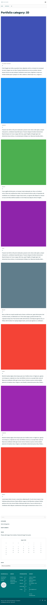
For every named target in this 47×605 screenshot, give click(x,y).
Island (3, 371)
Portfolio (7, 6)
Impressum (13, 602)
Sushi (3, 248)
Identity (3, 494)
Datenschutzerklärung (11, 600)
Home (2, 6)
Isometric (4, 433)
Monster (4, 125)
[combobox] (23, 565)
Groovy (3, 186)
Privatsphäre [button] (17, 600)
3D (2, 65)
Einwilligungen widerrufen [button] (5, 602)
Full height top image (6, 63)
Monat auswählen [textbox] (6, 566)
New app (3, 309)
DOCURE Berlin (3, 577)
